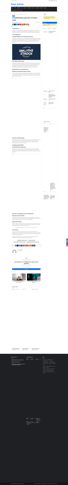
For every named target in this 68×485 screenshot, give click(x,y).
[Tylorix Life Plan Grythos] (46, 100)
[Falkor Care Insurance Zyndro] (46, 92)
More (56, 483)
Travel (48, 483)
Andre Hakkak (44, 359)
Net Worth (48, 367)
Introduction (54, 363)
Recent (49, 28)
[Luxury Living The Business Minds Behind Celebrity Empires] (53, 193)
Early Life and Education (52, 362)
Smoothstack (17, 30)
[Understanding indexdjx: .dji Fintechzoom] (46, 60)
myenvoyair (44, 367)
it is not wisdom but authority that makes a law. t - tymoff (49, 366)
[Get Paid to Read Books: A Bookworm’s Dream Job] (36, 318)
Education (46, 483)
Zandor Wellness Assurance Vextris (51, 103)
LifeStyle (43, 483)
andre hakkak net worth (49, 359)
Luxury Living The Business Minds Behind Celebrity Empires (52, 197)
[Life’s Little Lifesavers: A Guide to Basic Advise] (26, 318)
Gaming (54, 483)
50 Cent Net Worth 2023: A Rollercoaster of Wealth (16, 349)
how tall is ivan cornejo (45, 363)
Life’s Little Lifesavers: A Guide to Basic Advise (25, 349)
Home (13, 14)
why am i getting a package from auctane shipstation (49, 371)
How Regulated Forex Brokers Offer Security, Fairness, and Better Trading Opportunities (46, 197)
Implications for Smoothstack (22, 240)
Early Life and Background (46, 362)
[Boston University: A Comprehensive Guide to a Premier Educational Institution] (46, 95)
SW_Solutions (15, 22)
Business (39, 483)
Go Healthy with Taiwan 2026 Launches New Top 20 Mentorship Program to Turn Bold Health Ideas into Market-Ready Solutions (53, 186)
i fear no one (50, 363)
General (16, 14)
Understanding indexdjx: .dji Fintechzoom (52, 32)
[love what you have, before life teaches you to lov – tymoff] (29, 451)
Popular (45, 28)
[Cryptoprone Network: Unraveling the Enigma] (34, 451)
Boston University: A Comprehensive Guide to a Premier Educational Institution (52, 95)
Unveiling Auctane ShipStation (49, 370)
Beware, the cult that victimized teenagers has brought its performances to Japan (46, 129)
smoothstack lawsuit (32, 240)
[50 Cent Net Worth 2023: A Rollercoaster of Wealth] (16, 318)
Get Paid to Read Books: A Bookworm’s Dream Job (35, 349)
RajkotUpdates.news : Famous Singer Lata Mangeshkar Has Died (28, 227)
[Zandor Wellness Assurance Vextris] (46, 103)
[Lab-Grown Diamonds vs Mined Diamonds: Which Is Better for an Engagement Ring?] (39, 419)
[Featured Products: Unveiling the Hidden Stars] (39, 451)
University (44, 370)
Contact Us (51, 483)
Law (41, 483)
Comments (54, 28)
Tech (36, 483)
